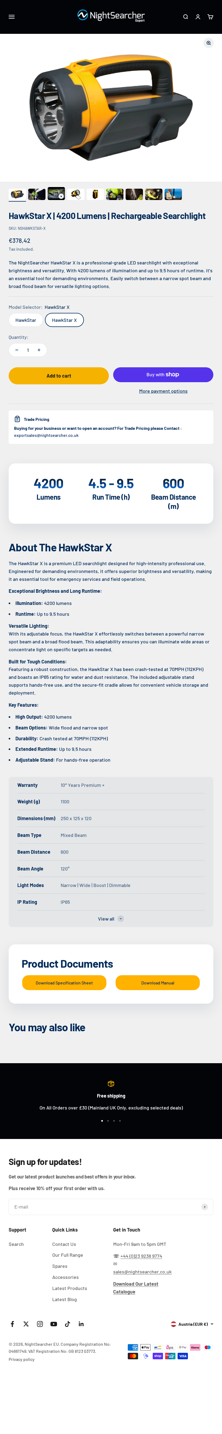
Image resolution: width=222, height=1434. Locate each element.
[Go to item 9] (173, 195)
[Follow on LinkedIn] (81, 1324)
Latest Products (69, 1288)
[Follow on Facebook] (12, 1324)
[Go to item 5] (95, 195)
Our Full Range (67, 1255)
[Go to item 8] (153, 195)
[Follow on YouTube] (53, 1324)
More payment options (163, 391)
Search (16, 1244)
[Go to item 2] (36, 195)
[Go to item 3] (56, 194)
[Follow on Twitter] (26, 1324)
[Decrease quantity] (17, 349)
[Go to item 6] (114, 195)
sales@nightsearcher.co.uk (142, 1272)
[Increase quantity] (39, 349)
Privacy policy (22, 1359)
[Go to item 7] (134, 195)
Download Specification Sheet (64, 982)
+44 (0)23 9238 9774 (141, 1256)
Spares (59, 1266)
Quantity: (18, 337)
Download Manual (157, 982)
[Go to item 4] (75, 195)
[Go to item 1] (17, 195)
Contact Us (64, 1244)
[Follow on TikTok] (67, 1324)
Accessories (65, 1277)
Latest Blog (64, 1299)
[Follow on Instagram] (40, 1324)
